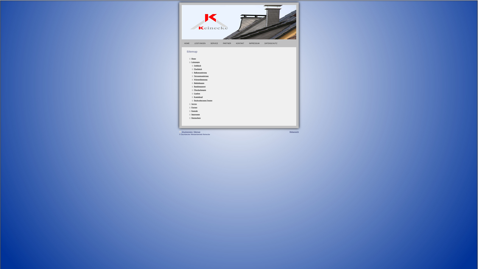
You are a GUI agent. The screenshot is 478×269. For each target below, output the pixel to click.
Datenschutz (196, 118)
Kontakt (194, 111)
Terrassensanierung (201, 76)
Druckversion (187, 132)
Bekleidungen (199, 83)
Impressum (195, 114)
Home (193, 59)
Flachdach (198, 69)
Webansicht (294, 132)
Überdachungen (200, 90)
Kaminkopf (198, 97)
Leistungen (195, 62)
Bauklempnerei (200, 87)
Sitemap (197, 132)
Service (194, 104)
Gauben (197, 94)
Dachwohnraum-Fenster (203, 100)
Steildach (197, 66)
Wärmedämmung (200, 80)
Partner (194, 107)
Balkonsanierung (200, 73)
